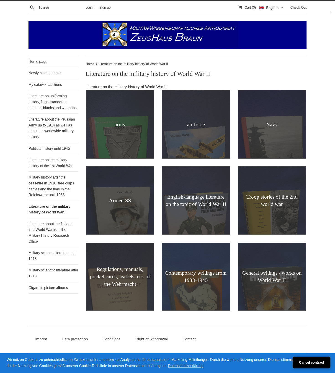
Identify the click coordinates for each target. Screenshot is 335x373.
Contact (189, 339)
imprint (41, 339)
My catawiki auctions (45, 85)
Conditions (112, 339)
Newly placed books (44, 73)
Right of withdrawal (151, 339)
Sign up (105, 7)
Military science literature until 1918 (52, 256)
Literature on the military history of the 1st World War (50, 163)
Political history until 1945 (49, 148)
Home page (37, 61)
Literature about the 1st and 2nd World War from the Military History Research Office (50, 232)
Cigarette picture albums (48, 288)
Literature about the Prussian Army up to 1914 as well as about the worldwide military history (51, 128)
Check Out (298, 7)
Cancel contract (311, 362)
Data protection (75, 339)
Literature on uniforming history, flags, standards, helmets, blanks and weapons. (52, 102)
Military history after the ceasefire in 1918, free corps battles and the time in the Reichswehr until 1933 (51, 186)
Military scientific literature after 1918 (53, 273)
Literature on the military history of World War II (49, 209)
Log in (89, 7)
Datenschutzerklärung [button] (186, 366)
